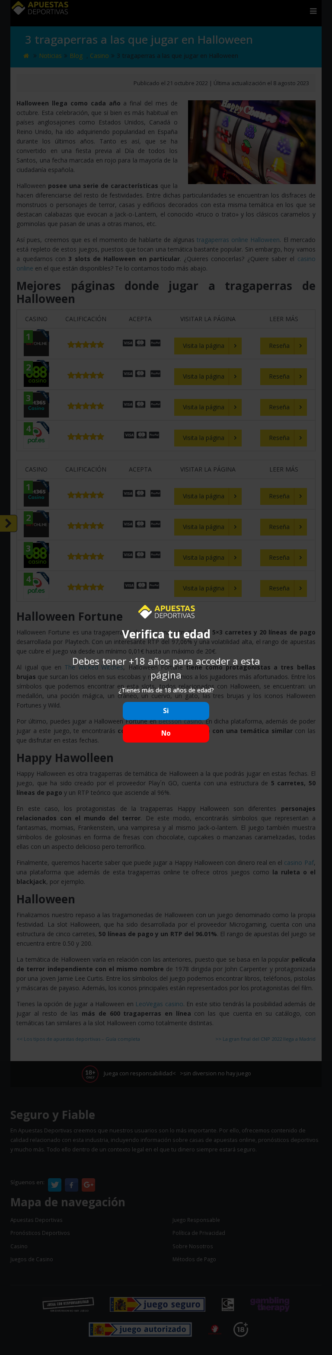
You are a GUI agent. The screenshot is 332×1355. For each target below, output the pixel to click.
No (166, 733)
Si (166, 710)
